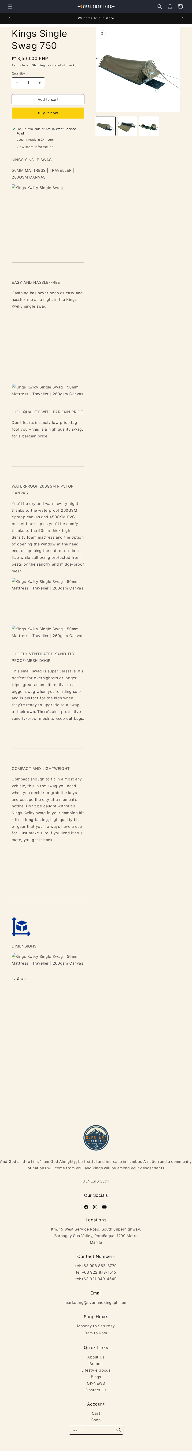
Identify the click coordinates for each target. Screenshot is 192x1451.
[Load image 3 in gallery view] (149, 126)
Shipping (38, 65)
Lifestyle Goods (96, 1370)
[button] (10, 6)
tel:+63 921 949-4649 (96, 1279)
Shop (96, 1420)
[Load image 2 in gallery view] (127, 126)
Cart (96, 1413)
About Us (96, 1357)
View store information (34, 147)
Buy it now (48, 113)
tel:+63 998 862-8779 (96, 1266)
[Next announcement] (183, 18)
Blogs (96, 1377)
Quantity (18, 73)
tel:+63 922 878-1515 (96, 1272)
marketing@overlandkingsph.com (96, 1302)
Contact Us (96, 1390)
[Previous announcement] (9, 18)
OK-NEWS (96, 1383)
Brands (96, 1363)
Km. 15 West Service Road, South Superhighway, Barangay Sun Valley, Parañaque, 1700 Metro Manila (96, 1236)
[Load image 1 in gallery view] (105, 126)
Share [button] (22, 979)
